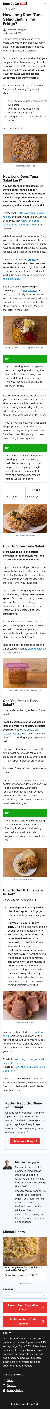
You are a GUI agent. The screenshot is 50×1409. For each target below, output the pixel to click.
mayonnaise (30, 290)
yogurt (32, 259)
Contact (11, 1385)
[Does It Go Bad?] (15, 3)
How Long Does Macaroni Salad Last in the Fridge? (23, 1269)
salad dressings (12, 278)
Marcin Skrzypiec (18, 29)
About (10, 1380)
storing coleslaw (37, 648)
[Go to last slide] (7, 1259)
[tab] (20, 1283)
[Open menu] (45, 3)
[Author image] (5, 30)
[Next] (42, 1259)
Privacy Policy (15, 1390)
